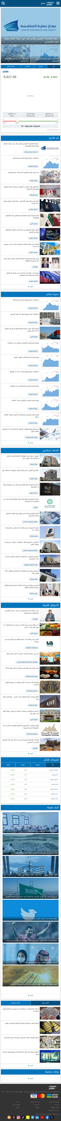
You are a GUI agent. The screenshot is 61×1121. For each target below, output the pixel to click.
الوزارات (35, 267)
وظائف (37, 1107)
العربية (40, 66)
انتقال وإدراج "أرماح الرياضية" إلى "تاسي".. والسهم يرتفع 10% (21, 698)
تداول (35, 507)
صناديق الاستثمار (32, 691)
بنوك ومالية (33, 181)
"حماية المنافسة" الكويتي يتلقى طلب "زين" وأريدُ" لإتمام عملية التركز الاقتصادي (21, 145)
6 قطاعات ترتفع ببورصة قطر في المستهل (26, 158)
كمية (8, 764)
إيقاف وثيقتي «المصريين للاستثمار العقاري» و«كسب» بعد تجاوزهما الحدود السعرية (21, 726)
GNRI (6, 72)
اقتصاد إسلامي (51, 450)
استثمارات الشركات (31, 648)
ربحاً (53, 764)
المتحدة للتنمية (54, 770)
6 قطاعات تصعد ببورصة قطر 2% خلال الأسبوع (25, 314)
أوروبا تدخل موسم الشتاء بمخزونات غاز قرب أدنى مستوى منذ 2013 (21, 245)
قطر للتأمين (54, 784)
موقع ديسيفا (16, 1105)
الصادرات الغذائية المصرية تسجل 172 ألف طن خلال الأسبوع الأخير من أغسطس (20, 741)
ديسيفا (18, 1107)
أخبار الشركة (33, 195)
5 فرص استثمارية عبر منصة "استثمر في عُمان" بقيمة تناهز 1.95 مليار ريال (21, 712)
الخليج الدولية (54, 780)
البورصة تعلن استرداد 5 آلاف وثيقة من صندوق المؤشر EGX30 (22, 683)
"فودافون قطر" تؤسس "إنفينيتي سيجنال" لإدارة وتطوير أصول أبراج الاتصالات (21, 188)
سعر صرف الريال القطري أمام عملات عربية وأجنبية (23, 172)
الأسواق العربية (51, 605)
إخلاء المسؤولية (35, 1102)
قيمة (23, 764)
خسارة (38, 764)
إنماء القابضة (54, 799)
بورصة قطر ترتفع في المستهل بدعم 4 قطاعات (24, 386)
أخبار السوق (33, 493)
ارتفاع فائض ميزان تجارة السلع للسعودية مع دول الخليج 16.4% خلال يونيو (22, 330)
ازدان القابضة (54, 794)
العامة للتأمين (54, 789)
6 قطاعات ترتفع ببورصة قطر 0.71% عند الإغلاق (24, 372)
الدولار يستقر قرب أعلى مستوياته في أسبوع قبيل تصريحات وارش (20, 1053)
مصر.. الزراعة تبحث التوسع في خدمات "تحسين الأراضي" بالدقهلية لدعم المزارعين (22, 612)
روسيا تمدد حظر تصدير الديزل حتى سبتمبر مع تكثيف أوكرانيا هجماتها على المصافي (22, 274)
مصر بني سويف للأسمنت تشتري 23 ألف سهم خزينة (23, 654)
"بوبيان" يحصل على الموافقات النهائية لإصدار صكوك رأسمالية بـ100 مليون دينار (23, 457)
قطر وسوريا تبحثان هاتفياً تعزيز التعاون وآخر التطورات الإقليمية (22, 216)
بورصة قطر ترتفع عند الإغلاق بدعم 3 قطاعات (25, 400)
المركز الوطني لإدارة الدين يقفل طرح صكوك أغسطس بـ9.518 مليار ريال (22, 514)
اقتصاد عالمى (33, 209)
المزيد (31, 286)
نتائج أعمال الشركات (31, 437)
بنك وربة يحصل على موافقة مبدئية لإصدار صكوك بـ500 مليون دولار (22, 572)
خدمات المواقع (55, 1107)
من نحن (18, 1102)
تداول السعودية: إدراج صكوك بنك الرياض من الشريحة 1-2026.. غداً (21, 529)
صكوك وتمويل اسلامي (30, 522)
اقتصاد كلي (33, 224)
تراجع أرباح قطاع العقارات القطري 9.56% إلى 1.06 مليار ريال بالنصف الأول (20, 430)
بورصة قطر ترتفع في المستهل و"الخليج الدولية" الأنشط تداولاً (21, 416)
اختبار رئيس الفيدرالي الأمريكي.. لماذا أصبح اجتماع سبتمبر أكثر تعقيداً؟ (21, 202)
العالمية (27, 66)
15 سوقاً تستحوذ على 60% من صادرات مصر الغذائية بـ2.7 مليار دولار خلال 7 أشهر (21, 626)
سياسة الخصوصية (54, 1110)
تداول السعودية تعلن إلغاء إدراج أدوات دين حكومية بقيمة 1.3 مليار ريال (21, 486)
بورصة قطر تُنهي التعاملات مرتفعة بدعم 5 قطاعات (23, 343)
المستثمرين (55, 775)
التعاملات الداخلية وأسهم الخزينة (27, 662)
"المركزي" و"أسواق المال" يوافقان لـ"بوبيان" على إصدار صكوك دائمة (22, 543)
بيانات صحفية (52, 1072)
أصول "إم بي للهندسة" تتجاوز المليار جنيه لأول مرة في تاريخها (22, 640)
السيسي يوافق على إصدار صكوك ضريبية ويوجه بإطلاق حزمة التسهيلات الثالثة (21, 586)
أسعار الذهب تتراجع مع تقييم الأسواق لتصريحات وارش (22, 1023)
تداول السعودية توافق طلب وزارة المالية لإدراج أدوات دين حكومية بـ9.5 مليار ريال (21, 500)
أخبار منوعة (53, 807)
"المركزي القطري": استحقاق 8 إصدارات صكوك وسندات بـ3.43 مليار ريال (22, 558)
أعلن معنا (36, 1105)
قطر (53, 66)
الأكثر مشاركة (15, 1003)
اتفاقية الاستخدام (54, 1102)
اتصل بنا (56, 1105)
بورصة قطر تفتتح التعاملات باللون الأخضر (26, 357)
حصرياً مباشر (52, 294)
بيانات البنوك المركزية (30, 565)
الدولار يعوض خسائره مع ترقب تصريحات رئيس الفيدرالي (21, 1038)
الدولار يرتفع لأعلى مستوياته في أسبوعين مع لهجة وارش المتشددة (21, 1010)
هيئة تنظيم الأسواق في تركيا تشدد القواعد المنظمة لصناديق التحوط (22, 231)
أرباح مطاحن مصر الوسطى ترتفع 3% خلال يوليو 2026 (22, 668)
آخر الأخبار (54, 138)
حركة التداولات (33, 166)
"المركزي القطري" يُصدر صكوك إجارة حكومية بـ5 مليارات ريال (20, 470)
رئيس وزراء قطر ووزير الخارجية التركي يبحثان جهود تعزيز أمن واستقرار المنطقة (21, 260)
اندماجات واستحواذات (30, 152)
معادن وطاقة (10, 66)
